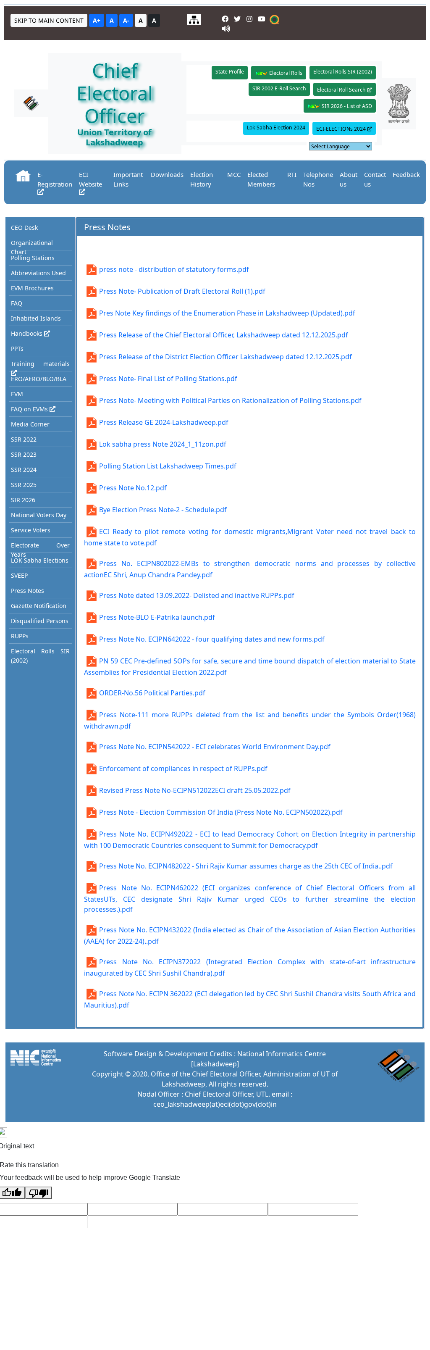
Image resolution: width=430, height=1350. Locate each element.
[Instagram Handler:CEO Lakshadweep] (250, 19)
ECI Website (90, 179)
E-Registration (54, 179)
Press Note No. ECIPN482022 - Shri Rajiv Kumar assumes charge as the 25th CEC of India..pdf (246, 866)
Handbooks (27, 333)
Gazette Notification (38, 606)
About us (348, 179)
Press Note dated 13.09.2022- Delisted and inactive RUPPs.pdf (196, 595)
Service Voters (30, 530)
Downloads (167, 174)
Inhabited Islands (36, 318)
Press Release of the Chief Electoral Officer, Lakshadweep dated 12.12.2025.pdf (223, 334)
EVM (17, 394)
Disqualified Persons (39, 621)
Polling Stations (33, 258)
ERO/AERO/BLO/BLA (38, 379)
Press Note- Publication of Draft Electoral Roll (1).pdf (182, 291)
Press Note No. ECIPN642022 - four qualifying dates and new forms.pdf (212, 639)
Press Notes (27, 591)
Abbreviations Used (38, 273)
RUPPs (20, 636)
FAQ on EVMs (30, 409)
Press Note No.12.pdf (133, 487)
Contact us (375, 179)
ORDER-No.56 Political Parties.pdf (152, 692)
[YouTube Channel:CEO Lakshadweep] (262, 19)
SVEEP (19, 575)
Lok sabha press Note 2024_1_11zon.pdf (162, 444)
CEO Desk (24, 228)
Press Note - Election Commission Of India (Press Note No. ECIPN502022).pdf (221, 812)
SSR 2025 (24, 485)
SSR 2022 (24, 439)
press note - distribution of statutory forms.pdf (174, 269)
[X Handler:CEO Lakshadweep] (238, 19)
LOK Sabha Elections (39, 560)
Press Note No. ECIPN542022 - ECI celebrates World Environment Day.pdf (214, 746)
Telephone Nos (318, 179)
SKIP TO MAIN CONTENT (49, 20)
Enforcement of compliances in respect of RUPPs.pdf (183, 768)
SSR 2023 (24, 454)
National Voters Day (38, 515)
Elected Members (261, 179)
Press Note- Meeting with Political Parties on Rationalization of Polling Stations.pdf (230, 400)
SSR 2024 (24, 470)
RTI (291, 174)
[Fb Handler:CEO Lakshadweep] (226, 19)
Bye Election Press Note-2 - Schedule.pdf (163, 509)
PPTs (17, 349)
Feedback (406, 174)
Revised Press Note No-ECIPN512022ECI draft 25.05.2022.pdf (195, 790)
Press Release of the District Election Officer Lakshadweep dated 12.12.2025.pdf (225, 356)
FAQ (16, 303)
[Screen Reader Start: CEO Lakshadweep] (226, 28)
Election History (201, 179)
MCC (234, 174)
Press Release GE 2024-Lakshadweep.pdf (163, 422)
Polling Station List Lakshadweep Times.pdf (167, 466)
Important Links (128, 179)
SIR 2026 (23, 500)
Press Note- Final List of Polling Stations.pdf (168, 378)
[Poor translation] (38, 1193)
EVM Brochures (32, 288)
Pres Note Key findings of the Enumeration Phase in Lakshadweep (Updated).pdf (227, 313)
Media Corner (30, 424)
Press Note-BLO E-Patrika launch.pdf (157, 617)
